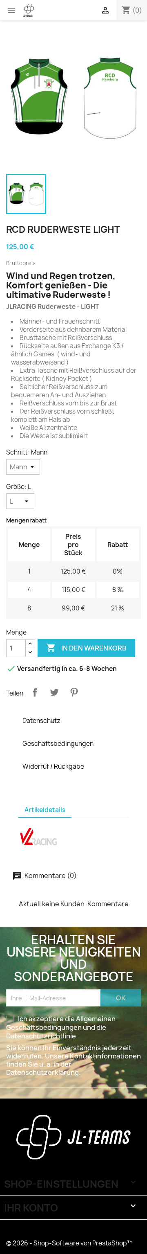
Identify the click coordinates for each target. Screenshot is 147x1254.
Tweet (54, 692)
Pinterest (74, 692)
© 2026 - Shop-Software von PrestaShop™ (69, 1243)
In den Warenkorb (86, 648)
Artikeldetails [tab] (44, 810)
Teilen (35, 692)
